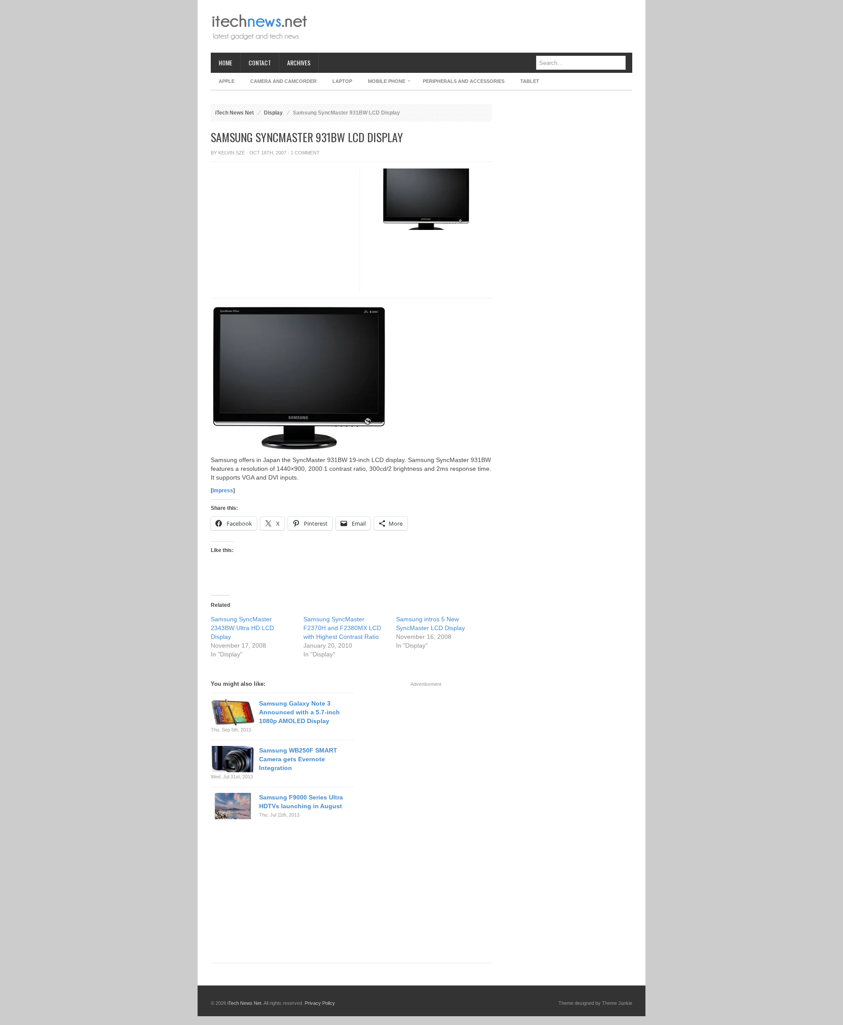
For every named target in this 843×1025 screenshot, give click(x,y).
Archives (298, 62)
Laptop (342, 81)
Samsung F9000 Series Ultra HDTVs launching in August (301, 802)
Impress (223, 490)
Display (273, 113)
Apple (226, 81)
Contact (260, 62)
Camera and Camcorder (283, 81)
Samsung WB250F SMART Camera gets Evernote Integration (298, 759)
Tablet (529, 81)
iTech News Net (234, 113)
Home (225, 62)
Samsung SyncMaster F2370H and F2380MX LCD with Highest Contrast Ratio (342, 628)
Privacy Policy (320, 1003)
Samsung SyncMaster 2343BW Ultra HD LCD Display (242, 628)
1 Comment (305, 152)
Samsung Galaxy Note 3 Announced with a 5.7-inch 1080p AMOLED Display (299, 712)
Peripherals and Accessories (463, 81)
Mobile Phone (382, 83)
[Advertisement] (472, 26)
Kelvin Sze (231, 152)
